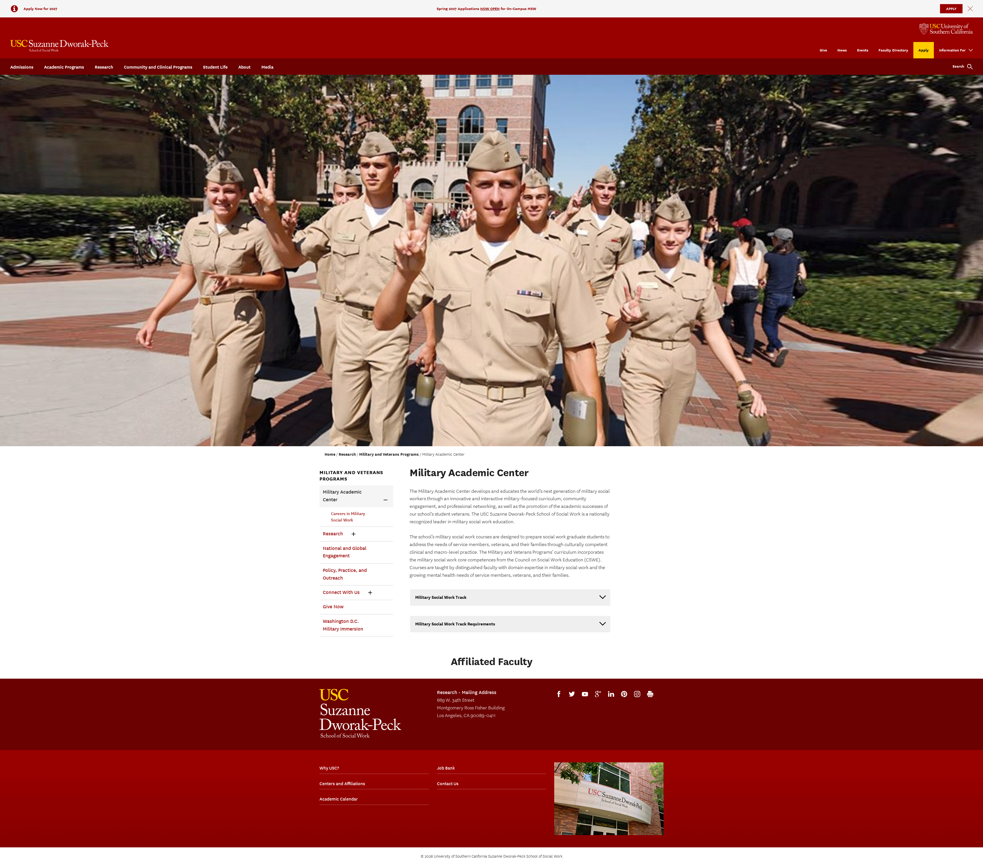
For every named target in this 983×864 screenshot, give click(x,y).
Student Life (215, 67)
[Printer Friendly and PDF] (650, 694)
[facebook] (559, 694)
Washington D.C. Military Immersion (343, 625)
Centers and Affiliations (342, 783)
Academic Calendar (338, 799)
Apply (923, 50)
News (842, 50)
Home (330, 454)
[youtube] (585, 694)
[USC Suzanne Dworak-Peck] (360, 713)
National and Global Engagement (344, 552)
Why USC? (329, 768)
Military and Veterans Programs (389, 454)
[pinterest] (624, 694)
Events (862, 50)
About (244, 67)
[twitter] (572, 694)
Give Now (333, 607)
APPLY (951, 8)
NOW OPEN (490, 8)
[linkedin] (611, 694)
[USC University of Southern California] (946, 29)
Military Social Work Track (440, 597)
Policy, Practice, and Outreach (345, 574)
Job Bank (446, 768)
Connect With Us (341, 592)
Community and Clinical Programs (158, 67)
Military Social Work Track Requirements (455, 624)
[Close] (970, 8)
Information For (952, 50)
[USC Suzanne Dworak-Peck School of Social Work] (59, 45)
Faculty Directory (893, 50)
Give (823, 50)
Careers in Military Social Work (348, 517)
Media (267, 67)
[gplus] (598, 694)
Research (104, 67)
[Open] (385, 500)
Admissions (21, 67)
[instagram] (637, 694)
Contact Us (447, 783)
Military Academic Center (342, 496)
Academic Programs (64, 67)
